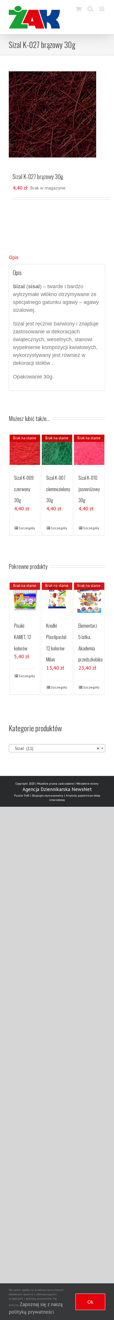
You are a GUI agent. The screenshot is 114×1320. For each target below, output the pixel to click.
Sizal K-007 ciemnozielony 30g (58, 489)
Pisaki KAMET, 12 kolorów (22, 637)
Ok (90, 1301)
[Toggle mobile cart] (79, 9)
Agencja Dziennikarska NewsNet (57, 789)
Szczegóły (27, 528)
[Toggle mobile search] (90, 9)
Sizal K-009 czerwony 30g (24, 489)
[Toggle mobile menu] (102, 9)
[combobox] (57, 748)
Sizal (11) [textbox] (55, 748)
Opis (13, 257)
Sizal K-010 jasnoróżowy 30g (89, 489)
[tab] (57, 258)
